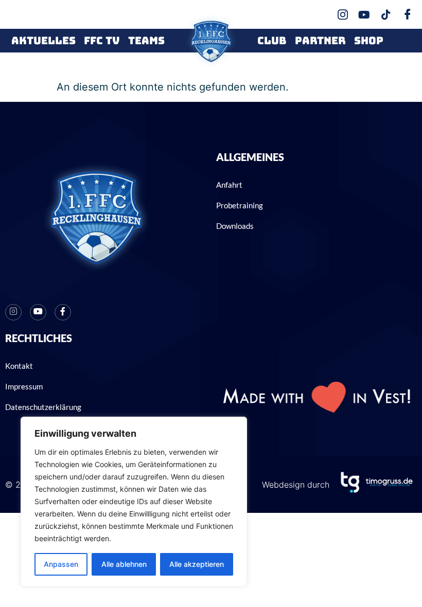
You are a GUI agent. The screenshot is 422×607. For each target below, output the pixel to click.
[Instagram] (13, 312)
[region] (134, 501)
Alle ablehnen (124, 564)
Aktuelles (43, 40)
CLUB (272, 40)
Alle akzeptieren (196, 564)
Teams (146, 40)
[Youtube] (38, 312)
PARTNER (320, 40)
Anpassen (61, 564)
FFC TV (102, 40)
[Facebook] (63, 312)
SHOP (368, 40)
